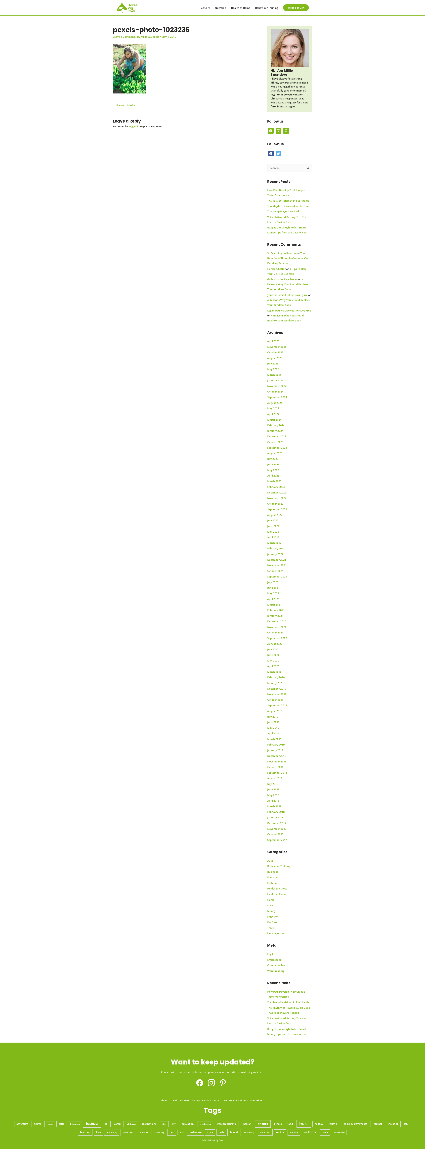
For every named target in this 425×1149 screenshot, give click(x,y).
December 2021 (276, 559)
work (325, 1132)
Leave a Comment (124, 36)
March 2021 (274, 604)
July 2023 (272, 458)
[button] (296, 7)
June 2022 (273, 526)
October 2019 (275, 699)
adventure (22, 1123)
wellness (310, 1132)
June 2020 (273, 655)
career (117, 1123)
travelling (249, 1132)
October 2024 (275, 391)
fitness (278, 1123)
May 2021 (273, 593)
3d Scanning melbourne (281, 253)
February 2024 (276, 425)
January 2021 (275, 615)
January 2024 (275, 430)
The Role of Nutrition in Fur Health (288, 200)
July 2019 (272, 716)
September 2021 (277, 576)
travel (234, 1132)
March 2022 (274, 542)
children (131, 1123)
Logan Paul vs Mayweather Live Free (289, 310)
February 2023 (276, 486)
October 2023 (275, 442)
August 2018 (274, 778)
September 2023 (277, 447)
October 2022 (275, 503)
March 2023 (274, 481)
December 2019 (276, 688)
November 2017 (277, 828)
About (164, 1100)
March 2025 (274, 374)
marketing (111, 1132)
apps (50, 1123)
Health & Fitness (277, 888)
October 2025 (275, 352)
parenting (159, 1132)
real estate (195, 1132)
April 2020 (273, 666)
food (290, 1123)
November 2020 (277, 627)
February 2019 (276, 744)
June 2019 (273, 722)
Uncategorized (276, 933)
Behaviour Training (266, 7)
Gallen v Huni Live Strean (282, 279)
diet (164, 1123)
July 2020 (272, 649)
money (128, 1132)
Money (271, 911)
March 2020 (274, 671)
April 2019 (273, 733)
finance (263, 1124)
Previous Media (124, 105)
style (210, 1132)
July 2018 (272, 784)
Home (270, 899)
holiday (319, 1123)
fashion (247, 1123)
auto (61, 1123)
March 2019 (274, 739)
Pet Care (205, 7)
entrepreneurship (226, 1123)
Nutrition (220, 7)
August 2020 (274, 643)
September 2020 (277, 638)
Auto (270, 860)
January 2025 (275, 380)
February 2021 (276, 610)
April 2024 (273, 414)
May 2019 (273, 727)
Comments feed (276, 965)
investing (393, 1123)
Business (272, 871)
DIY (174, 1123)
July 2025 (272, 363)
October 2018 (275, 767)
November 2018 (277, 761)
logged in (134, 126)
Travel (271, 927)
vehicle (280, 1132)
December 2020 (276, 621)
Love (270, 905)
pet (172, 1132)
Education (273, 877)
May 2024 (273, 408)
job (406, 1123)
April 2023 (273, 475)
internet (377, 1123)
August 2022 (274, 515)
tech (221, 1132)
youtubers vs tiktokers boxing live (287, 295)
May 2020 (273, 660)
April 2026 (273, 341)
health (303, 1124)
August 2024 (274, 402)
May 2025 (273, 369)
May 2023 (273, 470)
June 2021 (273, 587)
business (92, 1124)
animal (38, 1123)
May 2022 (273, 531)
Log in (270, 954)
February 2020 (276, 677)
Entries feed (274, 959)
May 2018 (273, 795)
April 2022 (273, 537)
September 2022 (277, 509)
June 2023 (273, 464)
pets (181, 1132)
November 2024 (277, 386)
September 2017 (277, 839)
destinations (148, 1123)
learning (85, 1132)
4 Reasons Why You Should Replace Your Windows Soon (287, 284)
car (106, 1123)
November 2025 (277, 346)
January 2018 (275, 817)
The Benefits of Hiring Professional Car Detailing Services (287, 258)
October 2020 (275, 632)
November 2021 (277, 565)
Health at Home (240, 7)
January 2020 (275, 683)
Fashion (272, 883)
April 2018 (273, 800)
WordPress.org (275, 970)
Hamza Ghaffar (276, 268)
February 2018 (276, 811)
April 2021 (273, 599)
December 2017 (276, 823)
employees (205, 1123)
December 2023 (276, 436)
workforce (339, 1132)
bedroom (75, 1123)
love (98, 1132)
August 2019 (274, 711)
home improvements (355, 1123)
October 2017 (275, 834)
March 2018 (274, 806)
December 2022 (276, 492)
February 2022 (276, 548)
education (188, 1124)
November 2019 (277, 694)
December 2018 (276, 755)
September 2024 (277, 397)
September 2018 (277, 772)
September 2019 (277, 705)
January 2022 (275, 554)
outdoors (143, 1132)
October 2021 (275, 571)
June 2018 (273, 789)
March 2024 (274, 419)
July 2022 (272, 520)
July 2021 (272, 582)
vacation (265, 1132)
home (333, 1124)
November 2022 (277, 498)
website (294, 1132)
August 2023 (274, 453)
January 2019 (275, 750)
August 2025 (274, 358)
